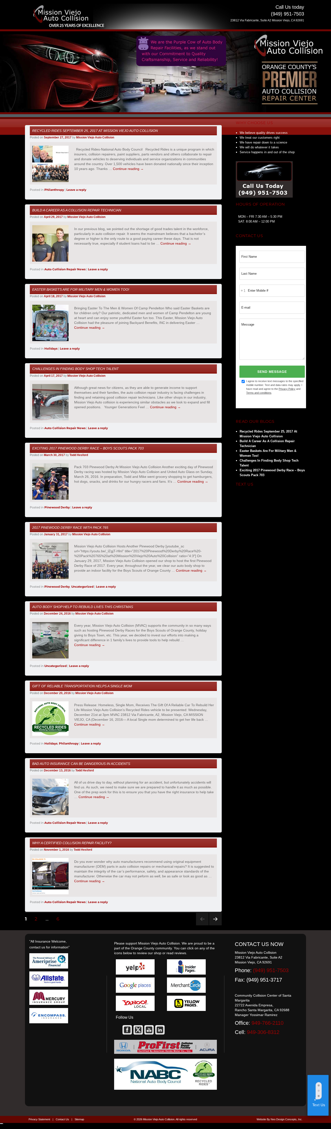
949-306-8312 (263, 1032)
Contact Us (62, 1119)
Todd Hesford (79, 455)
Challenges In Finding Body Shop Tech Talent (75, 369)
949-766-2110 (268, 1023)
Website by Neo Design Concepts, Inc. (279, 1119)
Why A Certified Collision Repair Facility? (71, 843)
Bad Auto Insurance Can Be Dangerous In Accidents (81, 764)
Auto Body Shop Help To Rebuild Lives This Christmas (82, 607)
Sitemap (79, 1119)
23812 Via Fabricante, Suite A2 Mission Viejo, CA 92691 (267, 20)
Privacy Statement (39, 1119)
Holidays (50, 348)
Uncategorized (82, 586)
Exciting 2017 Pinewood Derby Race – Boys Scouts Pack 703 (88, 448)
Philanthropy (54, 190)
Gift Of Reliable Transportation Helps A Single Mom (82, 686)
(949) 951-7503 (271, 970)
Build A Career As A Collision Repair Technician (76, 210)
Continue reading (128, 169)
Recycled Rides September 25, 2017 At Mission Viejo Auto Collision (95, 131)
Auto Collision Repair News (65, 269)
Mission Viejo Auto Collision (95, 137)
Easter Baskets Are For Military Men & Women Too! (80, 289)
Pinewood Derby (57, 507)
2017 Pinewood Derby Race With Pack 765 (70, 527)
